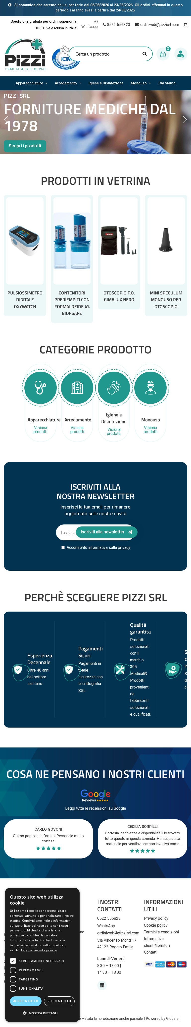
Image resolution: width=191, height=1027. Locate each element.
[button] (42, 1013)
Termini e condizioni (161, 932)
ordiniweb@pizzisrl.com (159, 24)
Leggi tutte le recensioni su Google (95, 808)
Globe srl (173, 1018)
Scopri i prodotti (25, 145)
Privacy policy (156, 918)
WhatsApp (106, 925)
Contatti (150, 952)
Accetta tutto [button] (25, 1001)
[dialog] (42, 955)
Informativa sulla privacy (39, 950)
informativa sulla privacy (109, 547)
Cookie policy (156, 925)
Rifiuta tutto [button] (59, 1001)
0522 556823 (118, 24)
